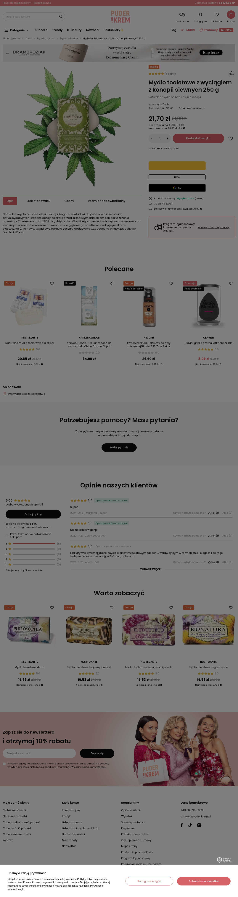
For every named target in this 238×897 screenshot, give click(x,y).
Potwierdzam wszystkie (204, 881)
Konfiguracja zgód (149, 881)
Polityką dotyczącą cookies (92, 879)
